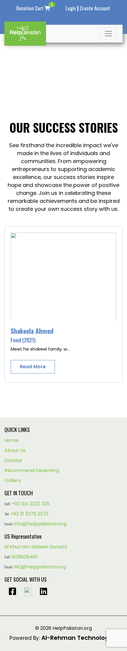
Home (11, 440)
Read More (33, 366)
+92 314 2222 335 (31, 503)
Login (71, 8)
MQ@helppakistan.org (40, 566)
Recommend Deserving (31, 470)
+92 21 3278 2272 (29, 513)
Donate (13, 460)
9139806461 (25, 556)
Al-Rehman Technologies (79, 638)
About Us (14, 450)
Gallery (12, 480)
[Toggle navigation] (108, 34)
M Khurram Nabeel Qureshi (35, 546)
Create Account (95, 8)
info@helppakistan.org (40, 523)
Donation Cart (34, 8)
